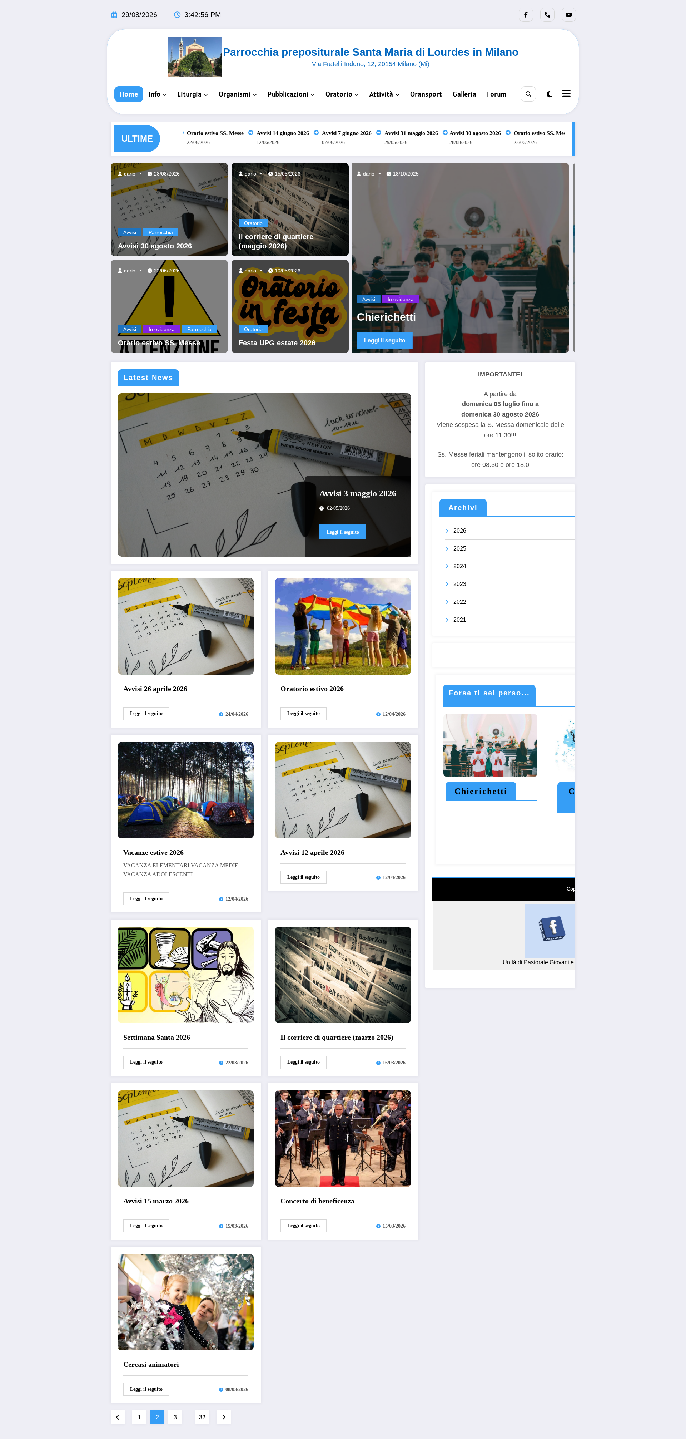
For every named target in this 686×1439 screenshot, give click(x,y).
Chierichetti (480, 791)
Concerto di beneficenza (317, 1201)
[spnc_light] (549, 94)
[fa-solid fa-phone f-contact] (547, 15)
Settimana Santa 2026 (156, 1037)
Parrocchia (161, 232)
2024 (459, 566)
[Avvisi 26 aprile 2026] (186, 626)
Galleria (464, 94)
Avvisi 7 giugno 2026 (327, 133)
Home (129, 94)
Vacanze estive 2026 (153, 852)
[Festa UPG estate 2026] (290, 306)
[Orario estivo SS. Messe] (169, 306)
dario (129, 174)
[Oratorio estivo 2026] (343, 626)
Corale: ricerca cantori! (365, 317)
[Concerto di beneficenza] (343, 1138)
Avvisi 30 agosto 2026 (456, 133)
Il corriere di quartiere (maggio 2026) (276, 241)
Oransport (426, 94)
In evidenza (162, 329)
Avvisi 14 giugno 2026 (263, 133)
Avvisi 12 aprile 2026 (312, 852)
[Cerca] (528, 94)
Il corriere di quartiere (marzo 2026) (336, 1037)
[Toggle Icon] (565, 94)
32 (202, 1417)
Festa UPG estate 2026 (277, 343)
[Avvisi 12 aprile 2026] (343, 790)
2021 (459, 620)
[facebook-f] (526, 15)
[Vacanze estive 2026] (186, 790)
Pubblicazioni (288, 94)
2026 (459, 531)
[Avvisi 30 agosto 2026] (169, 208)
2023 (459, 584)
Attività (381, 94)
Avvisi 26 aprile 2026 (155, 689)
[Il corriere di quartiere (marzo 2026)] (343, 974)
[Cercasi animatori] (186, 1301)
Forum (497, 94)
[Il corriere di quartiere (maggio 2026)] (290, 208)
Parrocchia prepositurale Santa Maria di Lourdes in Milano (370, 52)
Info (154, 94)
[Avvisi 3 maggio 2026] (264, 475)
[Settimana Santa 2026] (186, 974)
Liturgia (190, 94)
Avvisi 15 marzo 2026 (156, 1201)
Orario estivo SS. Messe (196, 133)
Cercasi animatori (151, 1364)
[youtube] (569, 15)
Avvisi (129, 232)
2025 (459, 549)
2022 (459, 602)
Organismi (234, 94)
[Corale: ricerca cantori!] (406, 258)
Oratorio (338, 94)
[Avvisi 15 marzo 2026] (186, 1138)
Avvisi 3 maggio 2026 (357, 493)
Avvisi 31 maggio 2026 (392, 133)
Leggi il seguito (560, 340)
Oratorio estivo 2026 (312, 689)
